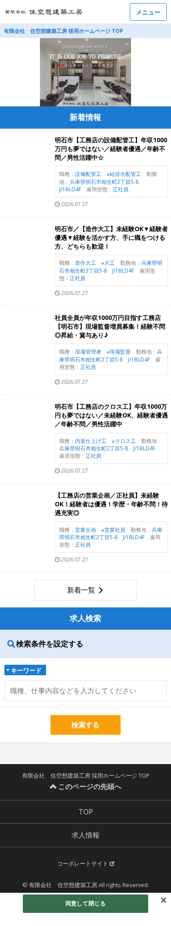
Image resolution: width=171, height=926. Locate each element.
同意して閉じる (85, 903)
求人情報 (85, 835)
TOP (85, 812)
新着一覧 (81, 590)
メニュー (148, 12)
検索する (85, 725)
